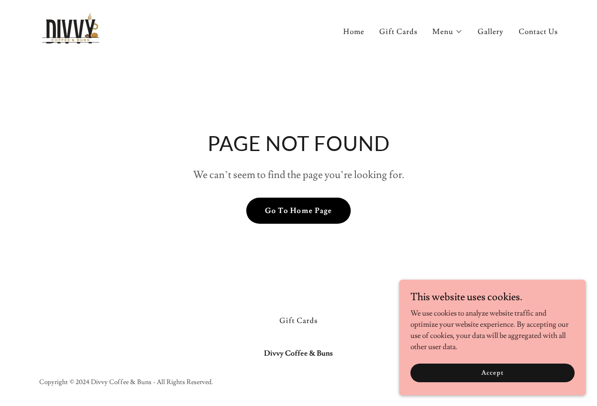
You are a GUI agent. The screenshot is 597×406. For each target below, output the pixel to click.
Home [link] (353, 31)
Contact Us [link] (538, 31)
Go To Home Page (298, 210)
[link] (72, 28)
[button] (447, 31)
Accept (492, 372)
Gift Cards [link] (398, 31)
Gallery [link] (491, 31)
